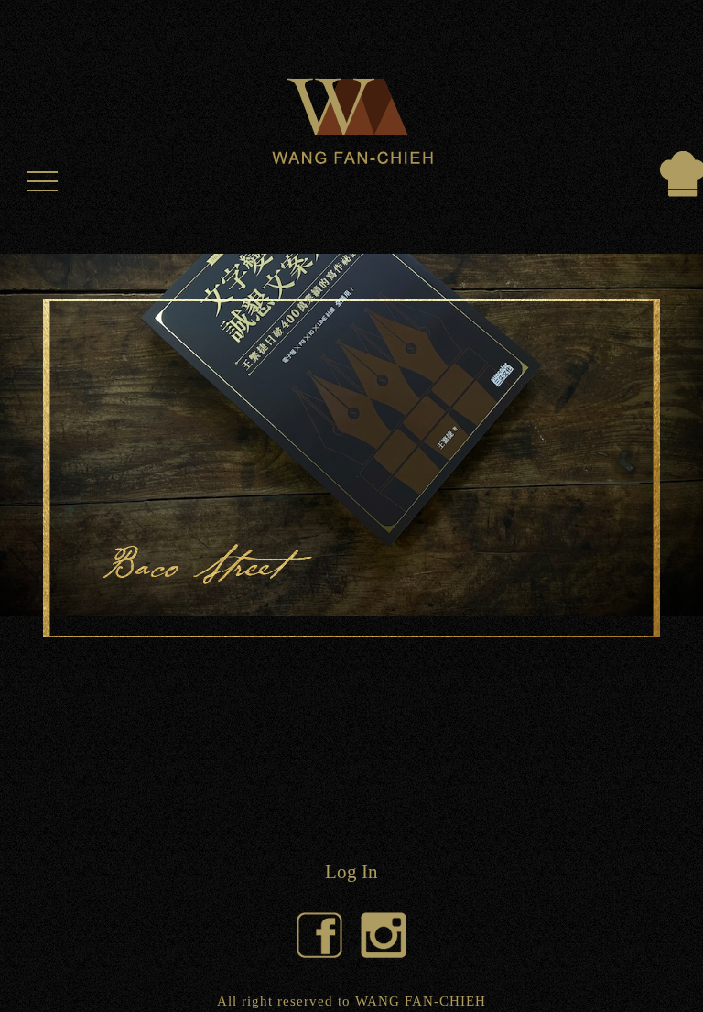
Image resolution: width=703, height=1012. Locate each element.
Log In (351, 871)
